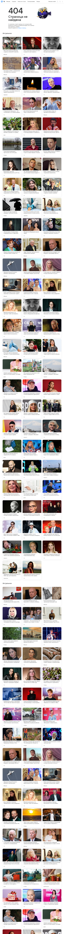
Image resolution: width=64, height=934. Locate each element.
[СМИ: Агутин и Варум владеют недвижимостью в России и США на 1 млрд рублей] (12, 187)
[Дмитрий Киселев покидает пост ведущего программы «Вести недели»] (52, 247)
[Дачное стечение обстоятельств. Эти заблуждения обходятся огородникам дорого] (32, 838)
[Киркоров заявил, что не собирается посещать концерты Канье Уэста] (32, 529)
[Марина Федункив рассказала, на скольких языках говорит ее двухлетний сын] (12, 247)
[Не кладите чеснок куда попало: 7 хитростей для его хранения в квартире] (52, 777)
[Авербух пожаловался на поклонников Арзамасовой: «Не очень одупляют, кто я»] (12, 918)
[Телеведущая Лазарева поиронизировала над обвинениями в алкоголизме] (32, 550)
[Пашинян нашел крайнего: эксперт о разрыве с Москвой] (52, 368)
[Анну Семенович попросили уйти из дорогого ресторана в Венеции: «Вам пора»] (32, 46)
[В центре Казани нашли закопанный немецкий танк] (52, 697)
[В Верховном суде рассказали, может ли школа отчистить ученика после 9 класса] (32, 630)
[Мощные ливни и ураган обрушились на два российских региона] (32, 818)
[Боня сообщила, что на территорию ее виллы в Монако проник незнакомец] (52, 348)
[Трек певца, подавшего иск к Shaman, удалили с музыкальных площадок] (52, 86)
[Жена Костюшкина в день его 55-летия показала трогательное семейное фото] (12, 818)
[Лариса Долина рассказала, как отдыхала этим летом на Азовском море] (12, 630)
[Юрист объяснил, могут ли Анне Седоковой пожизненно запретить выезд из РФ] (52, 167)
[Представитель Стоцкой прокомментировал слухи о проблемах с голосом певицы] (32, 449)
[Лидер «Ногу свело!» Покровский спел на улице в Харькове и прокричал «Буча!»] (52, 918)
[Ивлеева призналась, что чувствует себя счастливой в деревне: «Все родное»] (12, 308)
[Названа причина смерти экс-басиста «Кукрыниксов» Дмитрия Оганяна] (32, 308)
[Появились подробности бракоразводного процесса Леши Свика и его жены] (52, 328)
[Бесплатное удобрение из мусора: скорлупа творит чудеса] (12, 590)
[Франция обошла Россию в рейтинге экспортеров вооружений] (12, 268)
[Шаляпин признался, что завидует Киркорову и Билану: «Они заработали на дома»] (12, 838)
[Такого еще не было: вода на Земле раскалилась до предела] (32, 918)
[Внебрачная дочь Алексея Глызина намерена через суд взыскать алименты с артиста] (52, 737)
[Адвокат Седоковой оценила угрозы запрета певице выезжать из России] (32, 409)
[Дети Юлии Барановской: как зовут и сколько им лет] (32, 106)
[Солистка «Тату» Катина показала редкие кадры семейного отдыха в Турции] (52, 388)
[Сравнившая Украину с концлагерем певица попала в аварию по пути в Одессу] (32, 66)
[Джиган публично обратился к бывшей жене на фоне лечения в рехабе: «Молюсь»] (12, 469)
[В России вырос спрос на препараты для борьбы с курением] (52, 106)
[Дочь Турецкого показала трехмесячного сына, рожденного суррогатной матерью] (52, 288)
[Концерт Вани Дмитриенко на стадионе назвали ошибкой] (52, 187)
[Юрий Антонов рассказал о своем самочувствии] (52, 838)
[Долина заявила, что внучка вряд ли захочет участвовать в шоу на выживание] (32, 509)
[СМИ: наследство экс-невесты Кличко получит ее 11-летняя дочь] (52, 529)
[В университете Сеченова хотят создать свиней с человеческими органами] (52, 757)
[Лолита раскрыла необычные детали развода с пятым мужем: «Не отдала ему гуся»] (32, 797)
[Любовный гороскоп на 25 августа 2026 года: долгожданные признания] (12, 570)
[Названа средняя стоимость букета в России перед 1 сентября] (12, 368)
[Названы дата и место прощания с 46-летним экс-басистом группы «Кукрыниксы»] (12, 797)
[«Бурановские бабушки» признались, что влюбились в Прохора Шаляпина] (52, 570)
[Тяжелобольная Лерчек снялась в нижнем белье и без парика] (32, 570)
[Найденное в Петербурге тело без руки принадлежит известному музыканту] (52, 46)
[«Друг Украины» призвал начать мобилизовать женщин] (32, 247)
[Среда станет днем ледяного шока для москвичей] (12, 737)
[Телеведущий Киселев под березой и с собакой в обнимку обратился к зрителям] (32, 697)
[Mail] (2, 1)
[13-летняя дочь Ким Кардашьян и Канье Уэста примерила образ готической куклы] (52, 449)
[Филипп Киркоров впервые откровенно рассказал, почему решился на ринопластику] (52, 429)
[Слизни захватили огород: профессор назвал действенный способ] (32, 590)
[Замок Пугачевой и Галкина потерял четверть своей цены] (12, 509)
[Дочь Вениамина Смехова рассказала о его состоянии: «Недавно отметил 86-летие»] (52, 898)
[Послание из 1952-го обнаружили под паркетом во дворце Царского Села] (12, 66)
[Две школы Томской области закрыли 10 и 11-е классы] (12, 449)
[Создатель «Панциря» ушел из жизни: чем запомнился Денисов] (12, 550)
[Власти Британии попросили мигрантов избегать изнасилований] (32, 737)
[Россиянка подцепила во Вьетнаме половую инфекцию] (52, 590)
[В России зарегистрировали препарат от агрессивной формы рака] (12, 348)
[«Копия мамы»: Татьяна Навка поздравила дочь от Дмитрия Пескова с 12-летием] (12, 227)
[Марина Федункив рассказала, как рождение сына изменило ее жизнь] (12, 489)
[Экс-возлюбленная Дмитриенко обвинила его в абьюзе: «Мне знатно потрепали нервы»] (52, 797)
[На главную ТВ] (4, 1)
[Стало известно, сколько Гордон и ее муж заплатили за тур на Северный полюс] (52, 268)
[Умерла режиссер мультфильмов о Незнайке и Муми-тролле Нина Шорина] (32, 268)
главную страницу (22, 28)
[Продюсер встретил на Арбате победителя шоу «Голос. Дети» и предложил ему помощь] (52, 126)
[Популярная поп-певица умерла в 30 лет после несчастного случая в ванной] (32, 86)
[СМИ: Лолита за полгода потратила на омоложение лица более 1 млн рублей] (32, 670)
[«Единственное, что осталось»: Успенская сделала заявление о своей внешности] (52, 66)
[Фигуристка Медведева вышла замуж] (32, 227)
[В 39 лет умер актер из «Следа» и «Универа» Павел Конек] (52, 147)
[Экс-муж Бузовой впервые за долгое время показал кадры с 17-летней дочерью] (32, 167)
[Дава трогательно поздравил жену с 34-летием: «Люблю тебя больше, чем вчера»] (12, 529)
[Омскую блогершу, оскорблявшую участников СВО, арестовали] (12, 697)
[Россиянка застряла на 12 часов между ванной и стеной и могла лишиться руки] (32, 207)
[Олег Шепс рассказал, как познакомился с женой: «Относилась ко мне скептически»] (52, 509)
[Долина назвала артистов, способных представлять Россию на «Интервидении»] (32, 469)
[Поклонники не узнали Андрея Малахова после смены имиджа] (52, 308)
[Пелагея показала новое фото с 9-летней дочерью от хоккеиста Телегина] (32, 126)
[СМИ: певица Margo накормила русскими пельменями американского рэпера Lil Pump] (12, 670)
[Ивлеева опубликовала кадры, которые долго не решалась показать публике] (32, 348)
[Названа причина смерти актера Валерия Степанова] (52, 670)
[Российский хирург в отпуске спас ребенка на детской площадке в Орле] (32, 489)
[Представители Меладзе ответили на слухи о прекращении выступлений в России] (32, 610)
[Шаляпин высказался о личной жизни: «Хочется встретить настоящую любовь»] (12, 328)
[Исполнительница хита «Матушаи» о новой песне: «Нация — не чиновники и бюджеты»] (52, 818)
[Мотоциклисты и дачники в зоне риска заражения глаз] (32, 368)
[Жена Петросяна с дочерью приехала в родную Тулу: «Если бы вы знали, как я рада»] (52, 717)
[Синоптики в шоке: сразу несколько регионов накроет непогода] (12, 610)
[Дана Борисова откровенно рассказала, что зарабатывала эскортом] (32, 650)
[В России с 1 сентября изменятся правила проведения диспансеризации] (12, 86)
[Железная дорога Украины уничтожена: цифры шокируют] (52, 469)
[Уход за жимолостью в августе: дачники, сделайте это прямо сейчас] (12, 126)
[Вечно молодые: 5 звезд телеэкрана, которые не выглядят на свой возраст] (12, 717)
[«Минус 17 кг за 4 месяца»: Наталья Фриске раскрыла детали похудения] (52, 650)
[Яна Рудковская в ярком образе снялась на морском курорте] (12, 409)
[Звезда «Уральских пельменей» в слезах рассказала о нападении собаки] (12, 757)
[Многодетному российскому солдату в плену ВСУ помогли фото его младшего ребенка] (12, 46)
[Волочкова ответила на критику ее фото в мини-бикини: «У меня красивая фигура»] (32, 147)
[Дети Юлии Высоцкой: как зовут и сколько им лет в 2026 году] (32, 777)
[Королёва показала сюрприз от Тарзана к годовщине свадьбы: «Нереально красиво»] (12, 777)
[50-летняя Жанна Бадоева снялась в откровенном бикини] (32, 187)
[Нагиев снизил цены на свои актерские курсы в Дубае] (12, 429)
